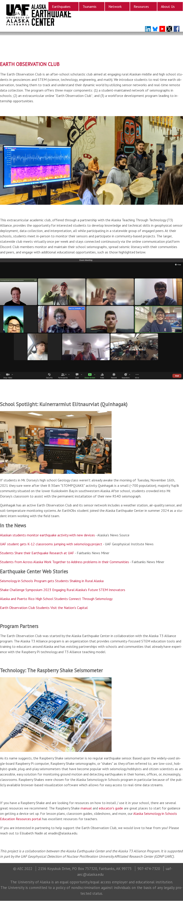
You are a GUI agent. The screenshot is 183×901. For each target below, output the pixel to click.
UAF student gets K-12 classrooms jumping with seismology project (51, 544)
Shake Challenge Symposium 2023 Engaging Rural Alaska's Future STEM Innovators (62, 589)
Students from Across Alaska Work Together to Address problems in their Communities (64, 562)
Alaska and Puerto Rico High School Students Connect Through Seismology (56, 598)
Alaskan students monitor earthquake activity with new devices (47, 535)
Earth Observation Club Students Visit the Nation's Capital (44, 607)
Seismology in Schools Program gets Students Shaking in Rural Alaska (52, 581)
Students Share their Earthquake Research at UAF (37, 553)
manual (86, 808)
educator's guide (111, 808)
